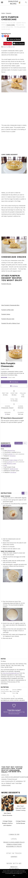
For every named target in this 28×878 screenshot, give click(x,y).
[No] (26, 873)
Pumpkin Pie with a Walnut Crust (10, 323)
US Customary (18, 443)
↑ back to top (14, 834)
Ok (14, 875)
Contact (14, 856)
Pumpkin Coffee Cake (7, 309)
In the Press (14, 869)
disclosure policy (10, 771)
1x (2, 445)
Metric (24, 443)
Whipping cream (11, 463)
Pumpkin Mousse (6, 283)
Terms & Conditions (14, 844)
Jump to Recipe (14, 39)
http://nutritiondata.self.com (11, 673)
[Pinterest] (5, 36)
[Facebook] (3, 36)
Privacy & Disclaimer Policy (14, 842)
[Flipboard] (8, 36)
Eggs (5, 465)
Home (3, 13)
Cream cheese (13, 460)
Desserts (8, 13)
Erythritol (10, 454)
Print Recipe (19, 43)
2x (5, 445)
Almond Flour (11, 450)
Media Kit (14, 866)
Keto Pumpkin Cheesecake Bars (10, 305)
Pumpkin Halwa (5, 314)
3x (9, 445)
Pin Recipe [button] (7, 43)
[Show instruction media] (23, 493)
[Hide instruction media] (25, 493)
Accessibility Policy (14, 846)
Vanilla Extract (14, 469)
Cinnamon (13, 455)
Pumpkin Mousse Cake (7, 319)
